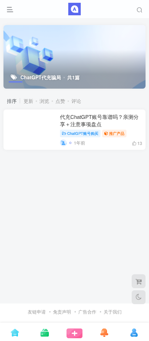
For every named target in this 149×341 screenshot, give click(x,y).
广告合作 (87, 311)
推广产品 (116, 133)
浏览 (44, 100)
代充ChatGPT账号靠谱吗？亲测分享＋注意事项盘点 (99, 120)
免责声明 (62, 311)
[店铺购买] (139, 281)
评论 (76, 100)
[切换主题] (139, 297)
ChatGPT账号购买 (82, 133)
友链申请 (37, 311)
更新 (28, 100)
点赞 (60, 100)
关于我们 (113, 311)
